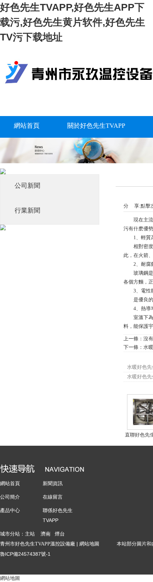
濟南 (46, 534)
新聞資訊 (53, 483)
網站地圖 (89, 544)
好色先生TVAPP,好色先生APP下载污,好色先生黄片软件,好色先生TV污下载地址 (72, 22)
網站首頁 (10, 483)
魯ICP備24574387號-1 (25, 554)
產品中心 (10, 510)
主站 (30, 534)
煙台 (60, 534)
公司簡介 (10, 497)
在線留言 (53, 497)
